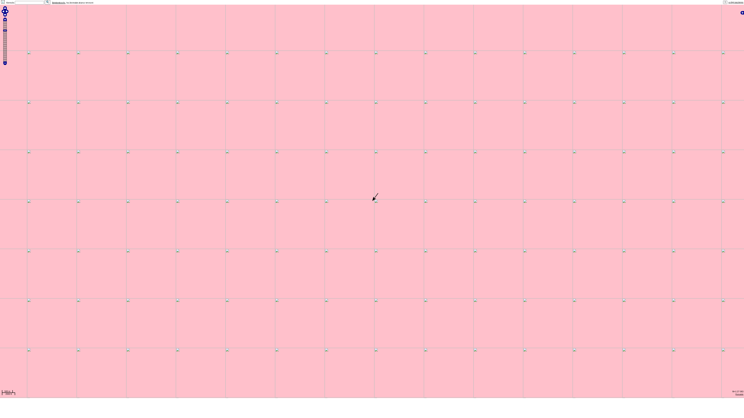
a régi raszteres (735, 2)
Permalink (739, 394)
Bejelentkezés (58, 3)
